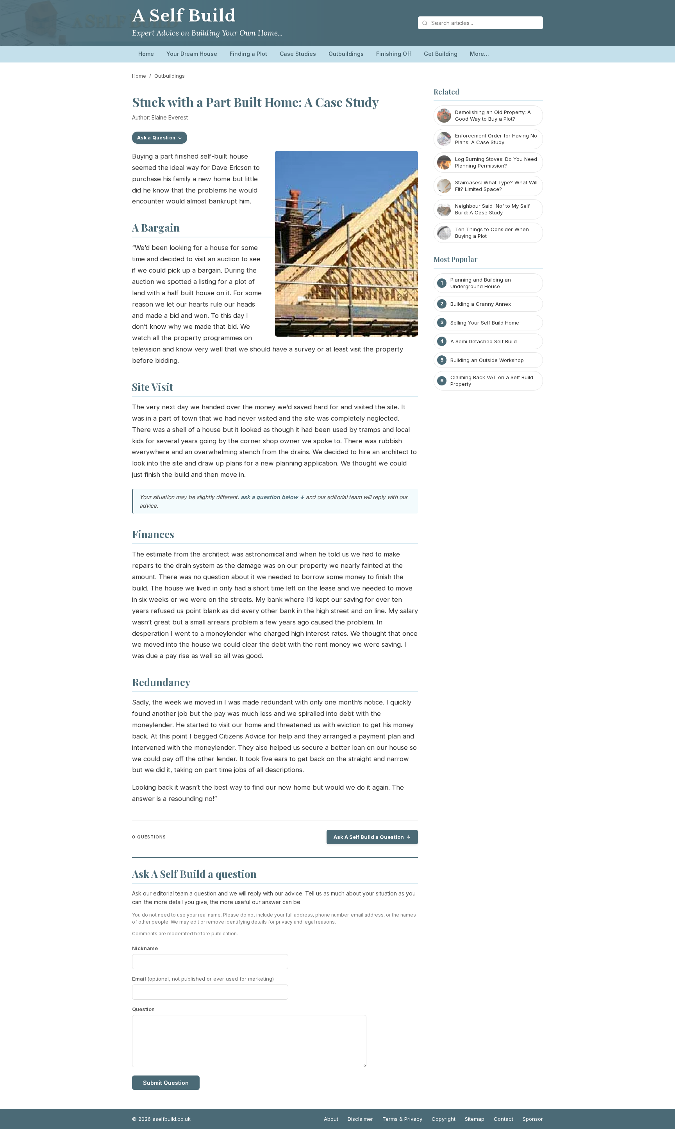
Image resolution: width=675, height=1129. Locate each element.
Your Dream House (191, 53)
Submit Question (166, 1082)
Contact (503, 1119)
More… (479, 53)
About (331, 1119)
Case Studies (298, 53)
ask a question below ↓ (272, 497)
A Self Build (184, 16)
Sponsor (533, 1119)
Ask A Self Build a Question (369, 837)
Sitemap (474, 1119)
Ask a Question (156, 138)
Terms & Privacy (402, 1119)
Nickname (145, 948)
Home (146, 53)
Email (203, 979)
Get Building (440, 53)
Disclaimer (360, 1119)
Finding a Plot (248, 53)
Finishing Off (393, 53)
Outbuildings (346, 53)
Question (143, 1009)
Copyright (443, 1119)
